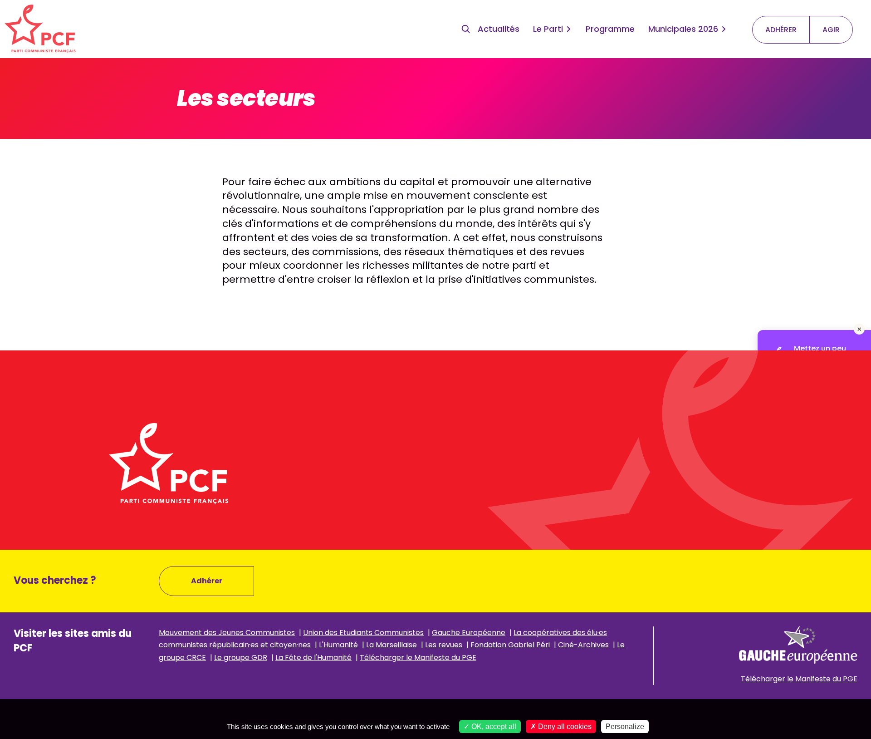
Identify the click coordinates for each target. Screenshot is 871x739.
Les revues (444, 645)
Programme (610, 28)
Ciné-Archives (583, 645)
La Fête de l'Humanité (313, 657)
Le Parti (548, 28)
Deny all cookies (564, 726)
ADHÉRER (781, 30)
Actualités (498, 28)
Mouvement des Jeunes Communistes (227, 632)
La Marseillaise (391, 645)
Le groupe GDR (240, 657)
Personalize (625, 726)
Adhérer (206, 581)
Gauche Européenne (468, 632)
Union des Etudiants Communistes (363, 632)
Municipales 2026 (683, 28)
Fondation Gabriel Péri (510, 645)
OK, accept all (493, 726)
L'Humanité (338, 645)
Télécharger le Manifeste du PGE (418, 657)
